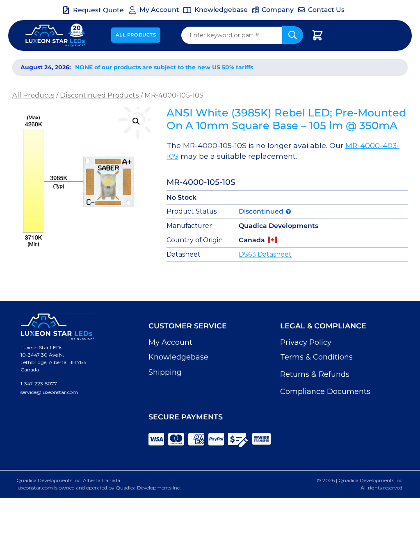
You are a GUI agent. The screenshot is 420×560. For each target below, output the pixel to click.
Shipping (165, 372)
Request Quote (98, 10)
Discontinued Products (99, 95)
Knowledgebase (178, 357)
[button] (136, 121)
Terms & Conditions (316, 357)
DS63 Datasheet (265, 254)
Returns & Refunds (314, 374)
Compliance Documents (325, 391)
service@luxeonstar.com (49, 392)
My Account (170, 342)
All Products (136, 35)
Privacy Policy (305, 342)
